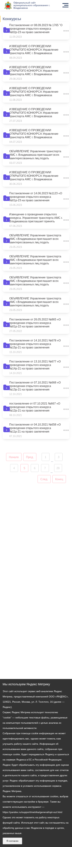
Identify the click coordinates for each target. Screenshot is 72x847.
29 (58, 468)
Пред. (30, 457)
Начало (14, 457)
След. (44, 479)
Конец (59, 479)
